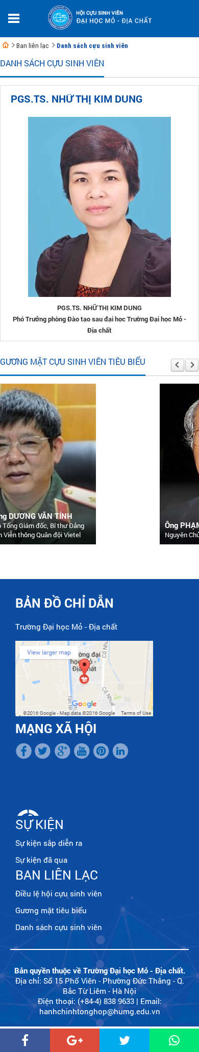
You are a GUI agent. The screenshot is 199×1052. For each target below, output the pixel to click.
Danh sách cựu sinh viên (92, 45)
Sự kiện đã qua (41, 860)
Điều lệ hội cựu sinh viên (58, 893)
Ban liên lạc (32, 45)
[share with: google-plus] (75, 1040)
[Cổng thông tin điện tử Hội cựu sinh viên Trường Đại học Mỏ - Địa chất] (6, 45)
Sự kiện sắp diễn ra (48, 843)
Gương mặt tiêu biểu (51, 910)
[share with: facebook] (25, 1040)
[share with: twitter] (125, 1040)
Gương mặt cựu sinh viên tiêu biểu (72, 361)
